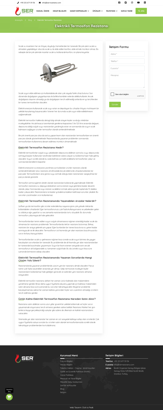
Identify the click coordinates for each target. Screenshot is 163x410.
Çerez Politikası (66, 375)
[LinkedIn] (145, 2)
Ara (142, 11)
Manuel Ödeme (42, 11)
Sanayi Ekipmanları (78, 11)
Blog (62, 389)
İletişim (63, 392)
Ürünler (97, 11)
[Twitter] (125, 2)
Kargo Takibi (126, 11)
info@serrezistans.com (51, 3)
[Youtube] (138, 2)
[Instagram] (132, 2)
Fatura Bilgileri (66, 361)
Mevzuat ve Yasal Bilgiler (70, 378)
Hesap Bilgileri (59, 11)
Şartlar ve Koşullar (68, 385)
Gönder (115, 104)
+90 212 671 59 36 (27, 3)
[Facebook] (119, 2)
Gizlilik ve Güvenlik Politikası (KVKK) (75, 371)
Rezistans (111, 11)
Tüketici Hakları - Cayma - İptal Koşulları (77, 368)
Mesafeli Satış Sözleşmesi (71, 382)
